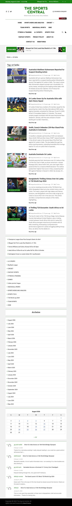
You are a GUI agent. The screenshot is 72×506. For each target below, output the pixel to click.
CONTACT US (30, 42)
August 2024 (11, 393)
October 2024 (12, 386)
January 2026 (12, 346)
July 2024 (11, 397)
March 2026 (11, 338)
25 (27, 429)
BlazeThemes (27, 503)
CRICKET (49, 23)
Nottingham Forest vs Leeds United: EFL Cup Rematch (24, 254)
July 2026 (11, 324)
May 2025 (11, 360)
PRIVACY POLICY (38, 37)
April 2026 (11, 334)
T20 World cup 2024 (14, 190)
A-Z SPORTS (38, 32)
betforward (17, 456)
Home (20, 23)
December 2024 (12, 378)
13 (44, 424)
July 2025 (11, 353)
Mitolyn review (18, 476)
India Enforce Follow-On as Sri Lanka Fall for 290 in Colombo (50, 1)
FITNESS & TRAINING (25, 32)
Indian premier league (14, 283)
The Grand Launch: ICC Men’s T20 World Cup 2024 (39, 476)
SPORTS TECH (49, 32)
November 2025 (12, 349)
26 (36, 429)
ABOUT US (50, 37)
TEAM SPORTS (25, 27)
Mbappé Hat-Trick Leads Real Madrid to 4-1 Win (35, 48)
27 (44, 429)
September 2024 (12, 389)
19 (36, 426)
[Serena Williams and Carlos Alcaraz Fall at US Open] (56, 50)
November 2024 (12, 382)
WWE (50, 27)
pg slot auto (17, 467)
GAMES (10, 279)
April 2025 (11, 364)
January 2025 (12, 375)
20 (44, 426)
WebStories (41, 42)
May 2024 (11, 404)
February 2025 (12, 371)
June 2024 (11, 400)
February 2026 (12, 342)
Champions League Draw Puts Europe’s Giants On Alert (24, 239)
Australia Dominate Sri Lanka (40, 154)
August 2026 (11, 320)
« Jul (35, 437)
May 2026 (11, 331)
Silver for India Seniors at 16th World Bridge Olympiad (40, 444)
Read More (32, 93)
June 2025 (11, 356)
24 (19, 429)
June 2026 (11, 327)
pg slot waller (18, 444)
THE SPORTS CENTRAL (36, 10)
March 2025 (11, 367)
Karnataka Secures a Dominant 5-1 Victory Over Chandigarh (40, 467)
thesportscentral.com (36, 75)
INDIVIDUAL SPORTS (39, 27)
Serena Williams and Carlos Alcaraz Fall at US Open (23, 247)
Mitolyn (16, 488)
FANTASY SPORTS (24, 37)
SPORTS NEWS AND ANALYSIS (34, 23)
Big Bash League (13, 265)
